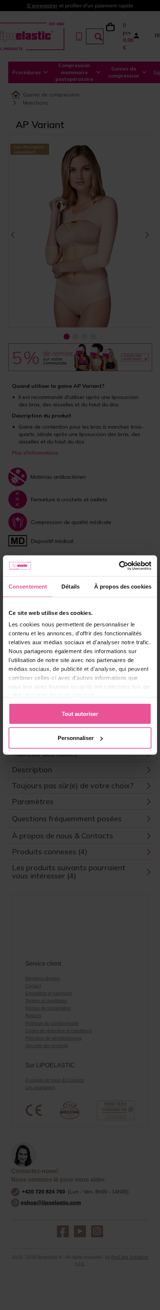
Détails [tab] (70, 586)
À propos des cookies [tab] (122, 586)
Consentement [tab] (28, 586)
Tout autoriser (80, 713)
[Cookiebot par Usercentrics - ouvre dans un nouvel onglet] (118, 566)
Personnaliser (76, 738)
